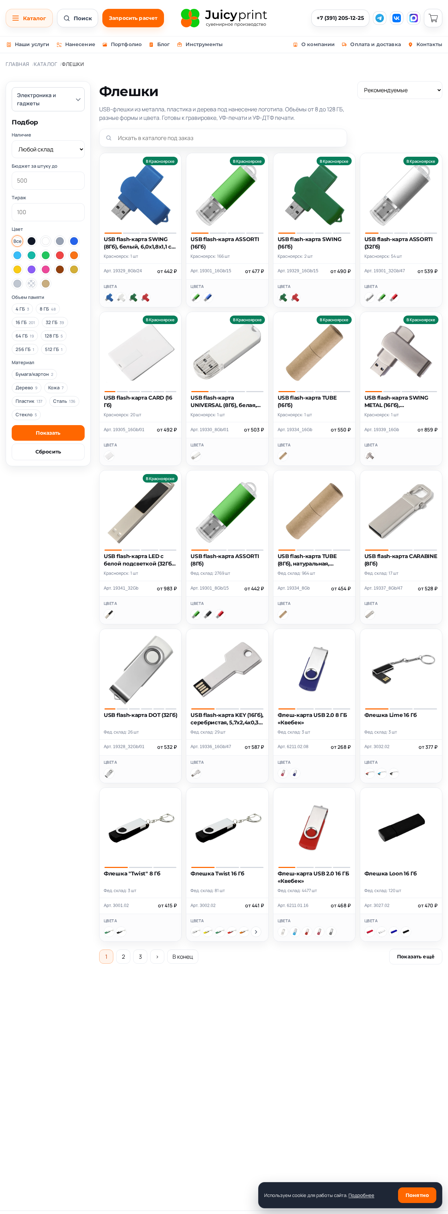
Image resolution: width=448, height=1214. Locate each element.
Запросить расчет (133, 18)
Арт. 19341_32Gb (121, 588)
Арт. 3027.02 (377, 905)
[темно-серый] (331, 931)
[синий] (109, 297)
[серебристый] (369, 297)
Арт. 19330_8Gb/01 (210, 429)
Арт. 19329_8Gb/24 (123, 270)
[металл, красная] (369, 773)
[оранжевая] (244, 931)
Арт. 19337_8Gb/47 (383, 588)
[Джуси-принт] (224, 18)
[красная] (232, 931)
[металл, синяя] (381, 773)
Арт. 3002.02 (203, 905)
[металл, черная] (394, 773)
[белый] (121, 297)
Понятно (417, 1195)
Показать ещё (416, 956)
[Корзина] (433, 18)
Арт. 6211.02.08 (293, 746)
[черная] (121, 931)
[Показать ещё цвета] (256, 931)
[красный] (145, 297)
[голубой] (295, 931)
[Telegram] (379, 18)
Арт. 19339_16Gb (381, 429)
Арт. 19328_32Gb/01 (124, 746)
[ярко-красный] (394, 297)
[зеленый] (133, 297)
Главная (17, 64)
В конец (182, 956)
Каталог (45, 64)
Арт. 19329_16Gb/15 (298, 270)
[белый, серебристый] (109, 773)
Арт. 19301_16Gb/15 (211, 270)
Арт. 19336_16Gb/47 (211, 746)
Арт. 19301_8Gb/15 (210, 588)
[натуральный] (283, 456)
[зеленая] (109, 931)
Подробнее (361, 1195)
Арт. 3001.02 (116, 905)
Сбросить (48, 452)
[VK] (396, 18)
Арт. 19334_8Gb (294, 588)
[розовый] (283, 773)
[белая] (196, 931)
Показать (48, 433)
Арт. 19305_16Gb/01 (124, 429)
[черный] (208, 614)
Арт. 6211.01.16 (293, 905)
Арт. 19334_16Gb (295, 429)
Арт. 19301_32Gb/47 (384, 270)
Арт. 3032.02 (377, 746)
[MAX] (413, 18)
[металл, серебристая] (381, 931)
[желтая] (208, 931)
